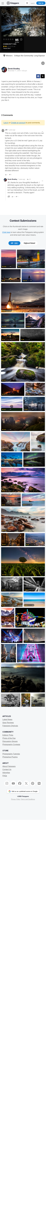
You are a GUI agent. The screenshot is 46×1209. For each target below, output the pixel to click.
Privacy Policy (15, 799)
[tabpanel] (23, 479)
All (14, 243)
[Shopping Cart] (27, 3)
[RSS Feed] (39, 783)
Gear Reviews (8, 722)
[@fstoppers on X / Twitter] (26, 783)
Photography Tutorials (11, 753)
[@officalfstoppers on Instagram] (7, 783)
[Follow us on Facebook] (20, 783)
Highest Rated (29, 243)
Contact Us (6, 769)
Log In (33, 3)
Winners (8, 55)
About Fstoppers (9, 766)
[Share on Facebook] (38, 76)
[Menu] (3, 3)
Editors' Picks (7, 735)
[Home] (13, 3)
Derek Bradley (14, 68)
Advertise (6, 772)
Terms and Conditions (28, 799)
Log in (6, 122)
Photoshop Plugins (10, 757)
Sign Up (40, 3)
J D (6, 130)
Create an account (18, 122)
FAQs (4, 775)
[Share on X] (43, 76)
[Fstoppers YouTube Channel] (13, 783)
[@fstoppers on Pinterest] (33, 783)
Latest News (7, 719)
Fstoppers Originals (10, 725)
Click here (6, 232)
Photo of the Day (9, 738)
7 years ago (11, 130)
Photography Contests (11, 744)
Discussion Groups (10, 741)
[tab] (14, 243)
